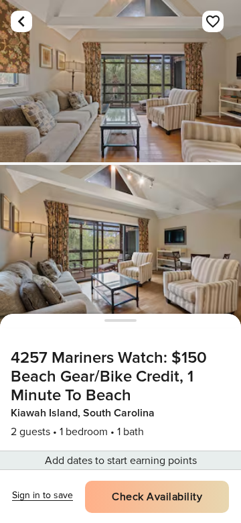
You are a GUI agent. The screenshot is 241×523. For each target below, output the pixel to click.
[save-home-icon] (213, 21)
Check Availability (157, 497)
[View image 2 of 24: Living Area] (120, 246)
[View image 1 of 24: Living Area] (120, 81)
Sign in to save (42, 495)
